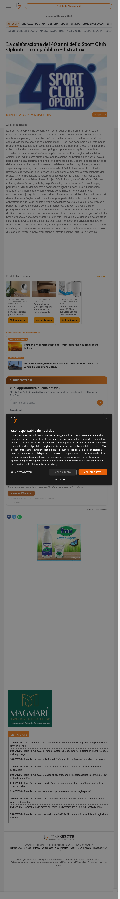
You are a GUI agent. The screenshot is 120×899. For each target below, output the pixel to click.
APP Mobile (85, 847)
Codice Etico (47, 847)
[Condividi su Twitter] (14, 517)
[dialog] (59, 449)
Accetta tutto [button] (92, 472)
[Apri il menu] (8, 6)
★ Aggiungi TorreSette (21, 493)
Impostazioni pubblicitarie (35, 460)
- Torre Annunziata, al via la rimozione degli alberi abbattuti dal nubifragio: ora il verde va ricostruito (57, 800)
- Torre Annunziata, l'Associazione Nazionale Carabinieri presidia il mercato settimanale (55, 768)
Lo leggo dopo (100, 114)
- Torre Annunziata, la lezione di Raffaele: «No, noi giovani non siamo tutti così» (57, 759)
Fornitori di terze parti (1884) (91, 446)
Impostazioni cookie (21, 464)
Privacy (36, 847)
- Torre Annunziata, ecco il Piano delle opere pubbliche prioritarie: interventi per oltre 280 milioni (57, 784)
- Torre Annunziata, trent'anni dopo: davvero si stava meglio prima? (50, 791)
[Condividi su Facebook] (9, 517)
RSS (59, 850)
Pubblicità (74, 847)
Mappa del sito (100, 847)
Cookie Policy (61, 847)
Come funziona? (14, 502)
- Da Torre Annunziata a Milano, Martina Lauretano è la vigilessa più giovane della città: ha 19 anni (58, 744)
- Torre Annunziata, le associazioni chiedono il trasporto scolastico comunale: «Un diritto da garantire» (58, 776)
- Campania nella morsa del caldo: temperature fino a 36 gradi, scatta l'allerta (56, 807)
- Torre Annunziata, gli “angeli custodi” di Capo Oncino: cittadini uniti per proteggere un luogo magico (59, 752)
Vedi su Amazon (18, 320)
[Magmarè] (30, 708)
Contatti (27, 847)
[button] (23, 472)
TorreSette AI (16, 847)
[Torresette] (18, 6)
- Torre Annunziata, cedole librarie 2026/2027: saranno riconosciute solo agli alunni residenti (59, 815)
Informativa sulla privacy (44, 464)
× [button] (106, 419)
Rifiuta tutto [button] (62, 472)
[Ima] (59, 542)
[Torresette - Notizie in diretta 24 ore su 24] (59, 837)
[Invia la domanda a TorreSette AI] (100, 403)
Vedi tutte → (101, 276)
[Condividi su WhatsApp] (19, 517)
